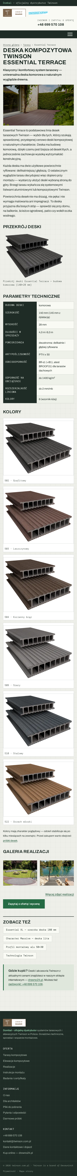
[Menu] (70, 34)
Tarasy (27, 44)
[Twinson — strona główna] (25, 13)
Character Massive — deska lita (27, 938)
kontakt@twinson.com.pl (17, 1141)
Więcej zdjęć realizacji (59, 894)
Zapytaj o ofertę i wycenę (24, 903)
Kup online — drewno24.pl (18, 1152)
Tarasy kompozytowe (15, 1055)
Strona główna (11, 44)
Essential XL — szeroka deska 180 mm (31, 929)
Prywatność (9, 1171)
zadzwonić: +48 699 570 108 (25, 984)
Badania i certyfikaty (14, 1078)
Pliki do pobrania (12, 1107)
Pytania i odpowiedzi (14, 1112)
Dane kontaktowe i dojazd (17, 1147)
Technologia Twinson (19, 955)
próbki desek (10, 840)
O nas (6, 1095)
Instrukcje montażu (14, 1072)
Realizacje (9, 1066)
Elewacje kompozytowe (16, 1060)
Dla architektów (12, 1101)
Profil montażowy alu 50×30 (24, 947)
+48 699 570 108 (55, 22)
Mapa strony (26, 1171)
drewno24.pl (35, 979)
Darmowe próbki (12, 1118)
